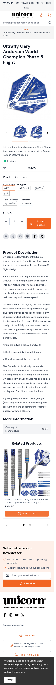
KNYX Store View (27, 8)
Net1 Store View (48, 3)
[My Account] (41, 15)
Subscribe (29, 583)
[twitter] (22, 615)
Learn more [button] (18, 672)
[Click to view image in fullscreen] (27, 96)
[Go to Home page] (22, 15)
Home (25, 29)
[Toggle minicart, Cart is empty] (49, 15)
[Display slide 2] (30, 524)
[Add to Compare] (13, 236)
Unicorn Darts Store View (8, 3)
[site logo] (27, 602)
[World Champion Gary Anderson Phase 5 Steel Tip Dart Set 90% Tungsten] (27, 472)
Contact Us (29, 635)
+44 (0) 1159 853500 (29, 655)
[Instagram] (11, 615)
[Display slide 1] (23, 524)
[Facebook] (5, 615)
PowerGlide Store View (27, 3)
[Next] (47, 133)
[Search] (50, 22)
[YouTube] (17, 615)
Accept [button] (9, 679)
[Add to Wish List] (6, 236)
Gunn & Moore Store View (17, 3)
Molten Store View (40, 3)
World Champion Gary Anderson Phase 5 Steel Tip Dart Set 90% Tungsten (26, 501)
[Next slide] (47, 524)
